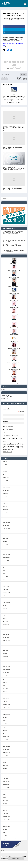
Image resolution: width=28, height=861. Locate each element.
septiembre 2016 (6, 826)
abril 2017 (5, 803)
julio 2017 (5, 794)
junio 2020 (5, 685)
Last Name (5, 421)
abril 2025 (5, 506)
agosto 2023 (5, 567)
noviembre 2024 (6, 522)
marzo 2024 (5, 544)
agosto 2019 (5, 717)
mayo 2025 (5, 503)
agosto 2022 (5, 605)
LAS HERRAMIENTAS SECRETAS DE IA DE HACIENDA (14, 237)
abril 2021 (5, 653)
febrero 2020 (6, 698)
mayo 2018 (5, 765)
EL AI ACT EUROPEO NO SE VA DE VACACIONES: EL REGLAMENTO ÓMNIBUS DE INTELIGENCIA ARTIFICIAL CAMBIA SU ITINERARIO (14, 232)
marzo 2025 (5, 509)
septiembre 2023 (6, 564)
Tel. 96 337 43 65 (5, 399)
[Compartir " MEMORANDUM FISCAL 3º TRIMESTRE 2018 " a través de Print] (15, 65)
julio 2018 (5, 759)
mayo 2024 (5, 538)
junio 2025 (5, 500)
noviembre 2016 (6, 819)
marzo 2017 (5, 807)
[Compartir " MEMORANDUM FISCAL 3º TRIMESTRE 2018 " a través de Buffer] (20, 62)
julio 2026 (5, 461)
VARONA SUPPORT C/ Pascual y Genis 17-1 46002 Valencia (6, 397)
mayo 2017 (5, 800)
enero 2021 (5, 663)
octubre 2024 (6, 525)
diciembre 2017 (6, 781)
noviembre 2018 (6, 746)
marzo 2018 (5, 771)
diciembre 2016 (6, 816)
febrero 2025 (6, 512)
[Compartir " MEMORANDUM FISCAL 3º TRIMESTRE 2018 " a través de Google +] (10, 62)
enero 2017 (5, 813)
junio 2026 (5, 464)
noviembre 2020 (6, 669)
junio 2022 (5, 611)
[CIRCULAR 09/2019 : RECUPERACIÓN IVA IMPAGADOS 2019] (14, 179)
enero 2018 (5, 778)
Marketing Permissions (8, 426)
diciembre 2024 (6, 519)
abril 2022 (5, 618)
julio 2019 (5, 720)
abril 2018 (5, 768)
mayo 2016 (5, 839)
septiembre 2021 (6, 640)
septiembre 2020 (6, 675)
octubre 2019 (6, 711)
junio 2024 (5, 535)
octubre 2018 (6, 749)
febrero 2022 (6, 624)
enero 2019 (5, 739)
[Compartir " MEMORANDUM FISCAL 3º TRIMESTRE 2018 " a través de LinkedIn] (18, 62)
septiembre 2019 (6, 714)
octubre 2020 (6, 672)
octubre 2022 (6, 599)
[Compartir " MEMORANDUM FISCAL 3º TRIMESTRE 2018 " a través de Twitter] (7, 62)
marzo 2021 (5, 656)
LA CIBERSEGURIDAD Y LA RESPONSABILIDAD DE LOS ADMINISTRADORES (13, 251)
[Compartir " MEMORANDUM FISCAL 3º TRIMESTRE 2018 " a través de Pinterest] (15, 62)
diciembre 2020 (6, 666)
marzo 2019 (5, 733)
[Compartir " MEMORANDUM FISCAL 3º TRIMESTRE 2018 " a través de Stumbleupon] (23, 62)
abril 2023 (5, 580)
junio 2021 (5, 647)
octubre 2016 (6, 823)
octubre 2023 (6, 560)
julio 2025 (5, 496)
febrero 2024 (6, 548)
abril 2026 (5, 471)
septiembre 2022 (6, 602)
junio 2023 (5, 573)
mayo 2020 (5, 688)
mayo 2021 (5, 650)
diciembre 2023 (6, 554)
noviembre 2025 (6, 487)
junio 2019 (5, 723)
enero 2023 (5, 589)
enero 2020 (5, 701)
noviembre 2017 (6, 784)
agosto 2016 (5, 829)
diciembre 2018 (6, 743)
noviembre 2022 (6, 595)
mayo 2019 (5, 727)
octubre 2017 (6, 787)
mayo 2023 (5, 576)
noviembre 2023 (6, 557)
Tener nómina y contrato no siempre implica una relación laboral (14, 241)
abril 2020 (5, 691)
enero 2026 (5, 480)
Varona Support (13, 18)
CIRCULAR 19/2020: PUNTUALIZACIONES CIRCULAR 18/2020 (12, 148)
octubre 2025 (6, 490)
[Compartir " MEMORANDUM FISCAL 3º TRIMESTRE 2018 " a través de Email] (12, 65)
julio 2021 (5, 643)
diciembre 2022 (6, 592)
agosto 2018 (5, 755)
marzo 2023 (5, 583)
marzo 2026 (5, 474)
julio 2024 (5, 532)
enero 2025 (5, 516)
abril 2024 (5, 541)
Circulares (11, 19)
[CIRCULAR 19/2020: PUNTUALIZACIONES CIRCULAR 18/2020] (14, 138)
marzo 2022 (5, 621)
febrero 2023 (6, 586)
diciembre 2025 (6, 484)
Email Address (6, 413)
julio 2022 (5, 608)
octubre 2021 (6, 637)
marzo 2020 (5, 695)
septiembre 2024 (6, 528)
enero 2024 (5, 551)
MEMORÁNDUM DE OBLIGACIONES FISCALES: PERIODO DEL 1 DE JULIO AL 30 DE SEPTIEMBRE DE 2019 (14, 127)
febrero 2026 (6, 477)
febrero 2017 (6, 810)
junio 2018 (5, 762)
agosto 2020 (5, 679)
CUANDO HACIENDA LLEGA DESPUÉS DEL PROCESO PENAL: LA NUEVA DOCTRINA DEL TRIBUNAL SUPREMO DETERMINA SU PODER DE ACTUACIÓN (14, 246)
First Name (5, 417)
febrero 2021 (6, 659)
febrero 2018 (6, 775)
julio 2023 (5, 570)
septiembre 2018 (6, 752)
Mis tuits (3, 389)
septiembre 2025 (6, 493)
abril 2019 (5, 730)
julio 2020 (5, 682)
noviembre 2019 (6, 707)
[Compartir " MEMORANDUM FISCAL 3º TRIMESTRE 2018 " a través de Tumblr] (12, 62)
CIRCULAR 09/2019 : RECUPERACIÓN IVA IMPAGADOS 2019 (12, 189)
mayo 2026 (5, 468)
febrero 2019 (6, 736)
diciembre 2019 (6, 704)
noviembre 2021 (6, 634)
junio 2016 (5, 835)
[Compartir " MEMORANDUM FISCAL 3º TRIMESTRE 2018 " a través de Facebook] (5, 62)
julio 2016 (5, 832)
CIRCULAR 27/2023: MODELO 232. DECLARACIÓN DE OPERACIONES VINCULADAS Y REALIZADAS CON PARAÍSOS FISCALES (14, 168)
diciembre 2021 (6, 631)
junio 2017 (5, 797)
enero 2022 (5, 627)
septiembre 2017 (6, 791)
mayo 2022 (5, 615)
